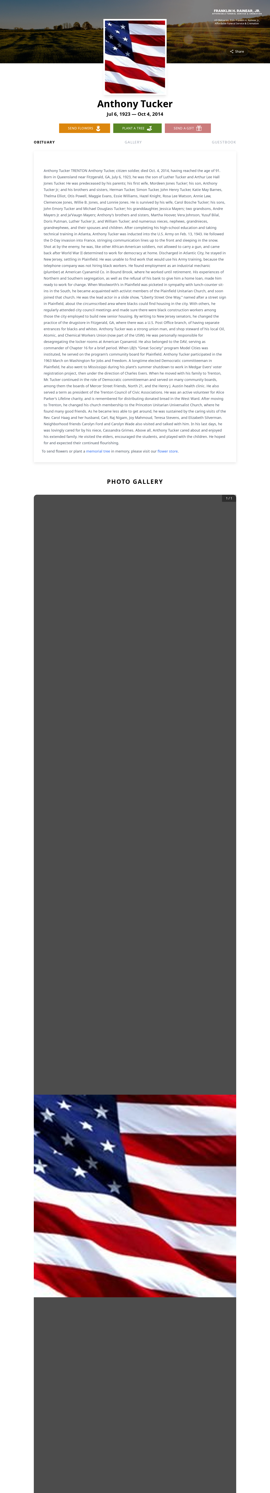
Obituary (44, 142)
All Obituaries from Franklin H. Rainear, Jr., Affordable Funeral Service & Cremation (237, 22)
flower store (168, 451)
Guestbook (224, 142)
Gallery (133, 142)
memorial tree (98, 451)
